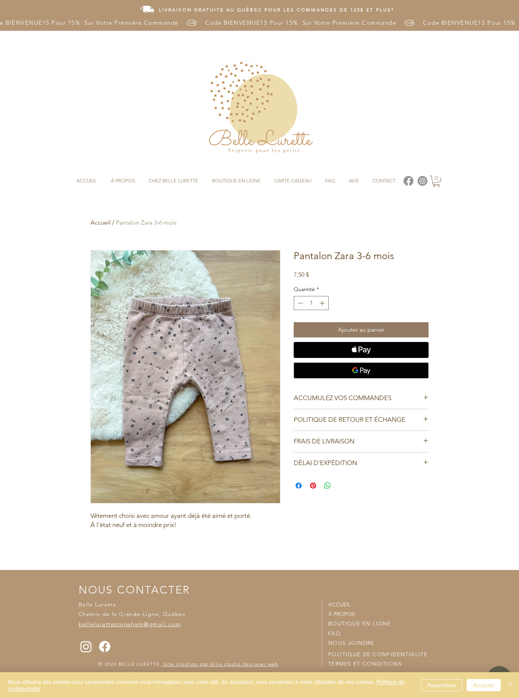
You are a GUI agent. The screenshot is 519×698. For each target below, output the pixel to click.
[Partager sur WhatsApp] (327, 485)
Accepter (483, 685)
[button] (436, 181)
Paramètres (441, 685)
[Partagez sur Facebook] (298, 485)
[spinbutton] (311, 303)
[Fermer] (509, 685)
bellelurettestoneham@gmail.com (130, 624)
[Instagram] (86, 646)
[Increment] (323, 303)
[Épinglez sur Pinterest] (313, 485)
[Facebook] (104, 646)
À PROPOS (341, 614)
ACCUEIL (339, 604)
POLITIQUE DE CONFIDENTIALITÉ (377, 654)
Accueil (100, 222)
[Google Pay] (361, 370)
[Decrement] (299, 303)
